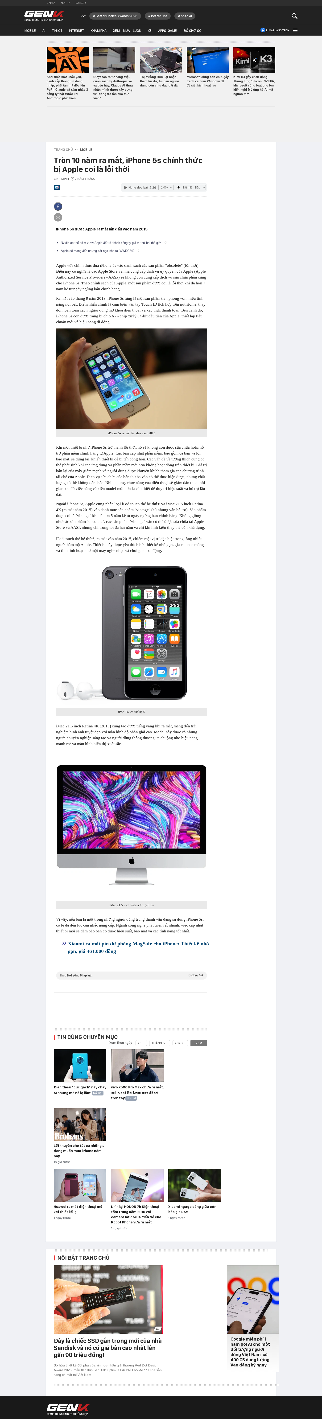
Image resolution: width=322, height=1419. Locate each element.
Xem (198, 1043)
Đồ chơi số (192, 31)
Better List (159, 16)
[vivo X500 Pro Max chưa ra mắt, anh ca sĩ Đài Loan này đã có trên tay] (137, 1066)
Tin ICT (57, 31)
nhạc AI (186, 16)
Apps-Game (167, 31)
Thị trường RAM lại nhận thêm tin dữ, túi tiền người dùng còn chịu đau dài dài (159, 81)
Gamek (51, 2)
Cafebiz (80, 2)
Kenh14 (65, 2)
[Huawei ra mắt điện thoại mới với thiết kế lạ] (80, 1185)
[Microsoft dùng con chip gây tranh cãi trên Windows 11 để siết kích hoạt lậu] (208, 60)
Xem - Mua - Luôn (127, 31)
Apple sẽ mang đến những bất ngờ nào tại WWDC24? (98, 251)
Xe (150, 31)
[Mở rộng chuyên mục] (295, 30)
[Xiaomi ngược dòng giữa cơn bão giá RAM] (194, 1185)
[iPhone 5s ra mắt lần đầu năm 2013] (131, 378)
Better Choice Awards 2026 (116, 16)
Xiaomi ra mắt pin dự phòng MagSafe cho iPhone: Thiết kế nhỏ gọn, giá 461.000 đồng (138, 947)
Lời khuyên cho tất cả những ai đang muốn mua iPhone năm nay (79, 1151)
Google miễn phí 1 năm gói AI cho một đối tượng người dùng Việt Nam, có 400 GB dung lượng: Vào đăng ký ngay (251, 1352)
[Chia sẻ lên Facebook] (58, 206)
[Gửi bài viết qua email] (57, 188)
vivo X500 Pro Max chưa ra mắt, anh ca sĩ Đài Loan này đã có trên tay (137, 1092)
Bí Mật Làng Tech (277, 30)
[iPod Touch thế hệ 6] (131, 632)
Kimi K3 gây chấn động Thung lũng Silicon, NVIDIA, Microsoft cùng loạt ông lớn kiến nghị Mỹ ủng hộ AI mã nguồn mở (254, 85)
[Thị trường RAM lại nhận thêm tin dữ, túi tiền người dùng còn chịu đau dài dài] (161, 60)
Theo (131, 975)
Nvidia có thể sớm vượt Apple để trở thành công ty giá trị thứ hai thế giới (111, 243)
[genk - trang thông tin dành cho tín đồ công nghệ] (68, 1409)
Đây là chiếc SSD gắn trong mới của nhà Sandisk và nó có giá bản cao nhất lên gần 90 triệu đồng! (108, 1347)
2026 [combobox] (179, 1043)
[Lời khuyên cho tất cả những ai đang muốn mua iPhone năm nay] (80, 1124)
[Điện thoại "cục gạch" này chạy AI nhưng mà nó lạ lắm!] (80, 1066)
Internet (76, 31)
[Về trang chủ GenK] (44, 16)
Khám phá (99, 31)
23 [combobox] (139, 1043)
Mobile (30, 31)
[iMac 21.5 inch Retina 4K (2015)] (131, 825)
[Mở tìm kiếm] (295, 16)
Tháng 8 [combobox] (158, 1043)
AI (43, 31)
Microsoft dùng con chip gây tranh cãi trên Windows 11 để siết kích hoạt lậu (208, 81)
